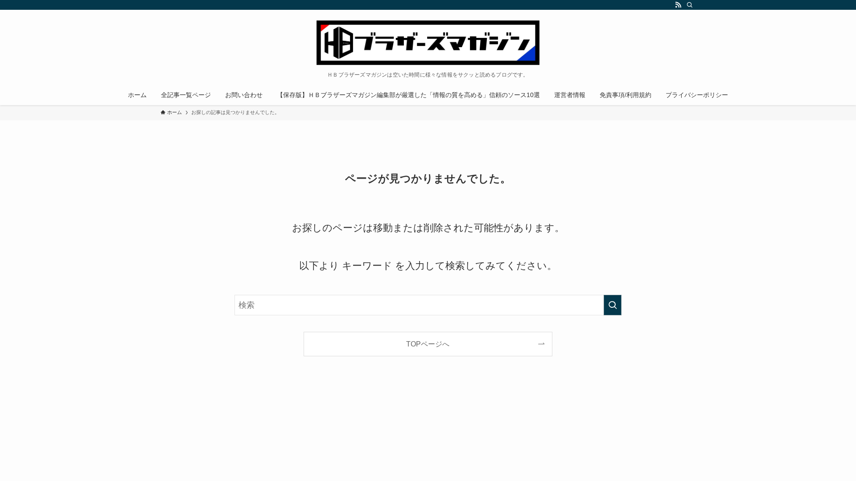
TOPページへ (427, 344)
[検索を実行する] (612, 305)
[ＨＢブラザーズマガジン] (428, 42)
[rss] (678, 5)
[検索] (690, 5)
